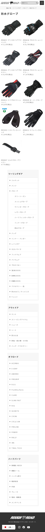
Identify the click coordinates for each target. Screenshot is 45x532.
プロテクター (16, 265)
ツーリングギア (15, 173)
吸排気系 (15, 481)
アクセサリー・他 (18, 286)
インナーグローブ (21, 223)
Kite (13, 406)
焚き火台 (15, 335)
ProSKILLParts (18, 390)
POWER (15, 432)
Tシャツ (15, 297)
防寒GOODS (16, 276)
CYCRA (14, 416)
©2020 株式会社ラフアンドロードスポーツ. (22, 522)
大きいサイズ (16, 249)
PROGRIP (15, 379)
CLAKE (14, 395)
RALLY (14, 437)
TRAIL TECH (17, 448)
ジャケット (16, 180)
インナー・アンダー (19, 239)
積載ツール (16, 471)
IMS (13, 443)
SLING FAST (16, 400)
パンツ (14, 186)
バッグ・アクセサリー (20, 346)
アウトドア (13, 307)
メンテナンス (16, 502)
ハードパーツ (14, 458)
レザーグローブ (20, 212)
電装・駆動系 (16, 497)
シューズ (15, 325)
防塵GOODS (16, 281)
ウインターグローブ (22, 207)
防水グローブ (19, 228)
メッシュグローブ (21, 202)
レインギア (16, 244)
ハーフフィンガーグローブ (24, 217)
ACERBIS (15, 363)
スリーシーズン (20, 196)
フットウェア (16, 254)
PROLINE (15, 427)
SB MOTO (15, 411)
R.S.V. (14, 385)
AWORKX (15, 374)
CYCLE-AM (16, 422)
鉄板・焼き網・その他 (20, 341)
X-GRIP (14, 369)
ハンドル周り (16, 476)
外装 (13, 487)
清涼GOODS (16, 270)
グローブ (15, 191)
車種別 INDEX (17, 465)
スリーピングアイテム (20, 319)
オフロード (13, 356)
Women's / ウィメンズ (20, 292)
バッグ (14, 233)
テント (14, 314)
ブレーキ (15, 492)
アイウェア (16, 260)
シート (14, 330)
